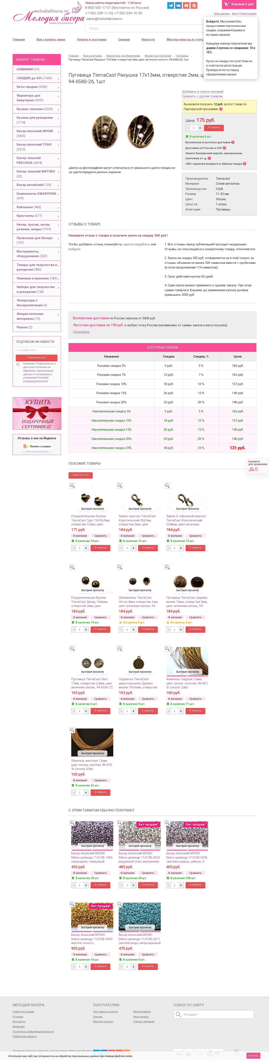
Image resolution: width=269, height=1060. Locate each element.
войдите (74, 249)
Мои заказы (222, 13)
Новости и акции (23, 1011)
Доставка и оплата (105, 1011)
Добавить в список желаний (202, 91)
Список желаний (143, 1021)
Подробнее (81, 332)
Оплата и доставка (91, 39)
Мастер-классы (103, 1021)
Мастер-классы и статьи (186, 39)
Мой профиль (142, 1011)
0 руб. (242, 4)
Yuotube (186, 5)
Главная (19, 39)
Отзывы (18, 1016)
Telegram (170, 5)
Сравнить (258, 466)
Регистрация (248, 13)
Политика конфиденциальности (33, 1031)
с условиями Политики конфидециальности (37, 378)
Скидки (124, 39)
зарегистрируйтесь (136, 244)
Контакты (19, 1021)
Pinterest (194, 5)
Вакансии (19, 1026)
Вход (235, 13)
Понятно (253, 1055)
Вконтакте (178, 5)
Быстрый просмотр (92, 508)
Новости (148, 39)
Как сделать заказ (51, 39)
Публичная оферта (25, 1036)
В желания (80, 535)
